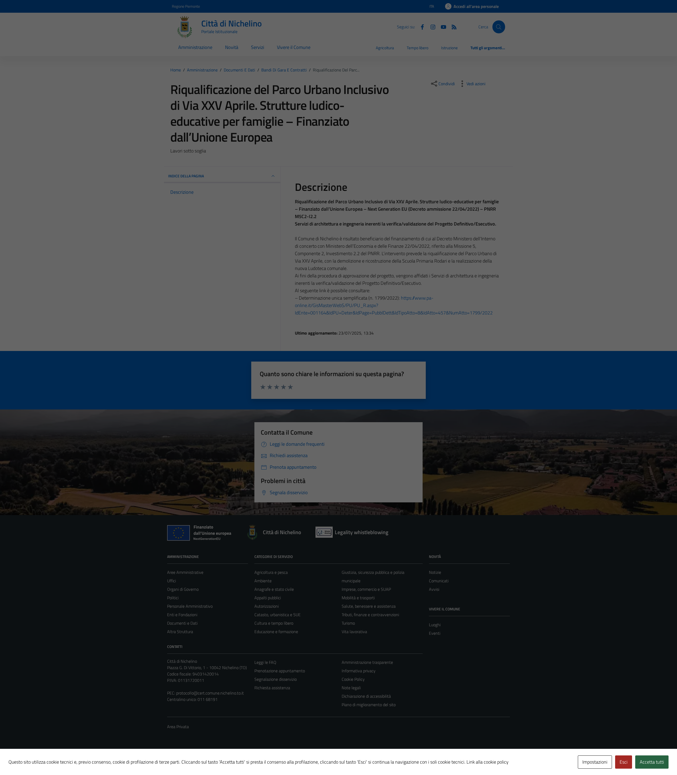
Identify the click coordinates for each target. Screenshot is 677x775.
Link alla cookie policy (487, 761)
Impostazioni (594, 761)
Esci (624, 761)
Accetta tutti (652, 761)
